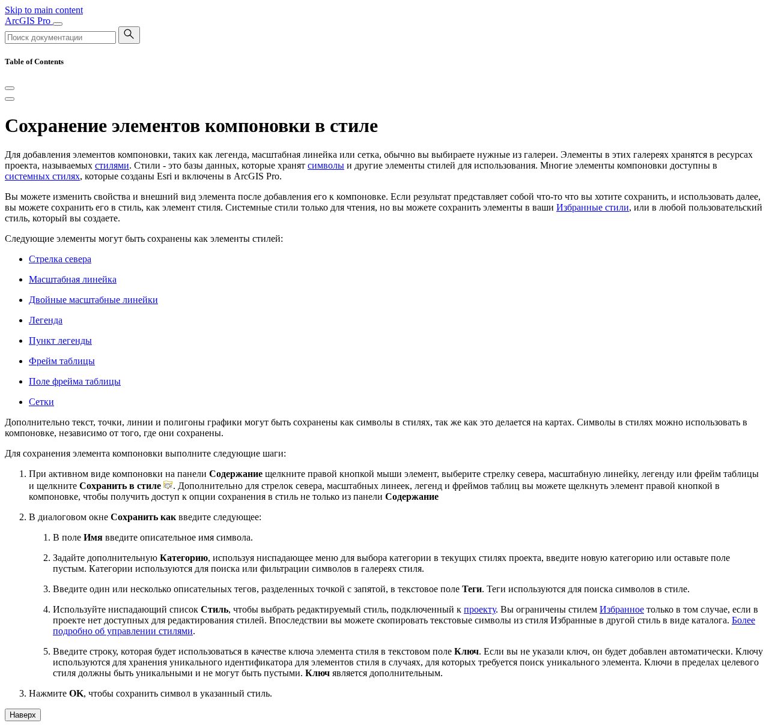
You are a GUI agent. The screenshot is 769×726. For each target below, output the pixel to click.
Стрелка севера (60, 259)
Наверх (23, 714)
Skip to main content (44, 10)
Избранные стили (592, 207)
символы (326, 165)
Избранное (622, 609)
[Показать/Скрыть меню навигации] (57, 24)
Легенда (45, 320)
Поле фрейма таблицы (75, 381)
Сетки (41, 402)
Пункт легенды (60, 340)
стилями (112, 165)
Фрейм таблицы (62, 361)
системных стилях (42, 176)
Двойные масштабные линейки (93, 300)
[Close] (9, 88)
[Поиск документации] (129, 35)
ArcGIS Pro (29, 21)
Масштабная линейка (73, 279)
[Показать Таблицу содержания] (9, 99)
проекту (480, 609)
